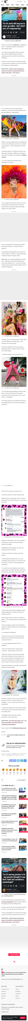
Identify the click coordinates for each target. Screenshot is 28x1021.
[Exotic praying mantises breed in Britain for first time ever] (23, 822)
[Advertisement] (14, 91)
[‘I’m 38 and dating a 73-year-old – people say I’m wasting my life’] (23, 840)
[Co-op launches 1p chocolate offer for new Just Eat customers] (23, 790)
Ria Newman (8, 35)
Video (8, 736)
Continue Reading (14, 954)
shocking (16, 735)
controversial (10, 735)
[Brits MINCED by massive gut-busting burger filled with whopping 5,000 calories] (23, 806)
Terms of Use (9, 1018)
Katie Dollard (9, 889)
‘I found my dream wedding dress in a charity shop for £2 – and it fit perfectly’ (9, 848)
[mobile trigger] (2, 1)
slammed (21, 735)
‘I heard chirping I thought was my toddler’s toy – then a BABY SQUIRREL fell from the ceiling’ (9, 797)
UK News (22, 791)
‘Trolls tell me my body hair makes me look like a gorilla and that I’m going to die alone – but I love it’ (12, 70)
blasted (16, 45)
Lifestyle (5, 20)
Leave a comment (22, 780)
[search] (18, 1)
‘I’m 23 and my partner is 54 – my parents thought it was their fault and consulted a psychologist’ (13, 722)
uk (24, 735)
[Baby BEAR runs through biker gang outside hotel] (23, 815)
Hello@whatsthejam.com (19, 728)
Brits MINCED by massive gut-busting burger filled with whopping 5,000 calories (8, 806)
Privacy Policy (9, 755)
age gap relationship (7, 902)
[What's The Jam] (6, 1)
